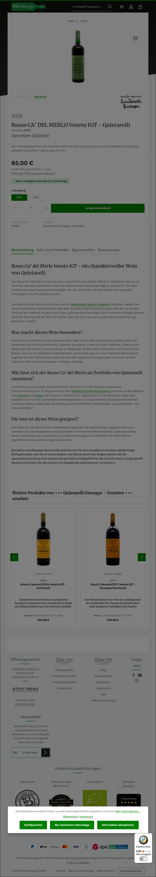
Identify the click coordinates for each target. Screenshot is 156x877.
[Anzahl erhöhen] (46, 208)
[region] (78, 58)
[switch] (143, 858)
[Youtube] (140, 676)
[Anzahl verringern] (14, 208)
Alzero (39, 395)
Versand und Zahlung (81, 870)
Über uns (64, 659)
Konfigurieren (33, 825)
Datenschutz (103, 688)
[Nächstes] (142, 557)
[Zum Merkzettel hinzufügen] (135, 38)
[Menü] (121, 6)
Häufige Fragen (103, 676)
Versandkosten (79, 858)
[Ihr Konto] (131, 6)
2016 (36, 197)
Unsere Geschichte (64, 682)
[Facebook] (133, 676)
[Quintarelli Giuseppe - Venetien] (131, 102)
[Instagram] (137, 681)
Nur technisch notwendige (72, 825)
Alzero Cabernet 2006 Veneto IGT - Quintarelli (43, 586)
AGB (103, 694)
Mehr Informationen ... (127, 811)
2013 (19, 197)
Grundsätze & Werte (64, 676)
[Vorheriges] (14, 557)
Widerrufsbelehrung (103, 700)
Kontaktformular (25, 704)
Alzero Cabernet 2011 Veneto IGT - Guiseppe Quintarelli (112, 586)
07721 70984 (25, 689)
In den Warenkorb (98, 208)
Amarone (23, 395)
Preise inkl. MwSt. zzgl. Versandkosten (33, 173)
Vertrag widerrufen (131, 871)
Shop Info (103, 659)
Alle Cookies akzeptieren (118, 825)
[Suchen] (110, 6)
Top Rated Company (129, 783)
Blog (103, 670)
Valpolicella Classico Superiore (91, 304)
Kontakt (60, 870)
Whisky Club (64, 688)
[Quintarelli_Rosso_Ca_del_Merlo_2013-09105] (77, 58)
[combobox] (88, 6)
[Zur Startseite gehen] (28, 6)
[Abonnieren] (45, 752)
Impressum (103, 682)
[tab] (22, 250)
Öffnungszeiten (64, 670)
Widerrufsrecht (106, 870)
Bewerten (40, 96)
